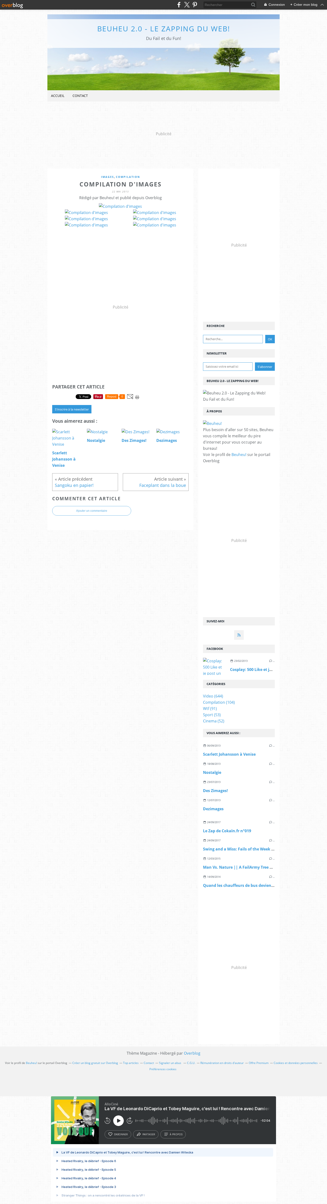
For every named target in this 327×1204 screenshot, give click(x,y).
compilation (128, 177)
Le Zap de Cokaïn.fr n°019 (227, 830)
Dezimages (213, 808)
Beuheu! (238, 454)
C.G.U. (191, 1063)
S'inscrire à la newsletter (72, 409)
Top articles (131, 1063)
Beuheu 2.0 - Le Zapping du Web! (163, 29)
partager (148, 1134)
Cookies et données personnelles (296, 1063)
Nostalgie (212, 772)
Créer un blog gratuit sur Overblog (95, 1063)
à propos (176, 1134)
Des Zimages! (215, 790)
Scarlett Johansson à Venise (229, 754)
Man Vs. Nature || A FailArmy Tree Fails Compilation (253, 867)
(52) (213, 721)
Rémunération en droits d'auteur (222, 1063)
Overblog (192, 1053)
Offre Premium (259, 1063)
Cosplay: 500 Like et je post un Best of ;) (267, 669)
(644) (213, 696)
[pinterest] (195, 4)
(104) (219, 702)
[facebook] (179, 4)
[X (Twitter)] (187, 4)
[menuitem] (57, 95)
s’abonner (121, 1134)
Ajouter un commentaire (91, 510)
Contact (80, 95)
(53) (212, 714)
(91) (210, 708)
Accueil (57, 95)
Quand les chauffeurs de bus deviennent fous (246, 885)
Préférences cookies (162, 1069)
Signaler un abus (170, 1063)
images (107, 177)
